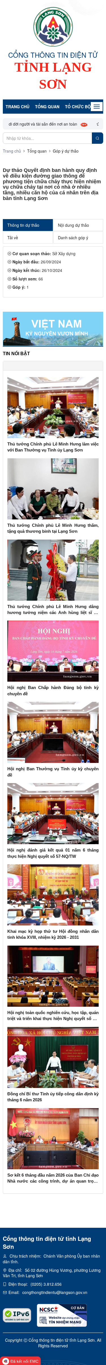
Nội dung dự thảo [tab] (73, 225)
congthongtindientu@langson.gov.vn (54, 1292)
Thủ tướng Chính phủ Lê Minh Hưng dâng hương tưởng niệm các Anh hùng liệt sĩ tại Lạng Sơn (53, 610)
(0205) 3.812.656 (46, 1284)
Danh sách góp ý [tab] (73, 237)
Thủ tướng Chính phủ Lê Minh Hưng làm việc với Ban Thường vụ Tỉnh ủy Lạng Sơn (53, 447)
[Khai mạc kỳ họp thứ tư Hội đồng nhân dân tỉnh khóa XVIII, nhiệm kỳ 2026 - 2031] (53, 894)
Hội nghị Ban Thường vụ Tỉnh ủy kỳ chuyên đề (53, 771)
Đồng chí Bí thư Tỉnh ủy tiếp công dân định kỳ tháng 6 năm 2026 (53, 1096)
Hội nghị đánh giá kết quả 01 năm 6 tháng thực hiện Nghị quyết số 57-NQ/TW (53, 853)
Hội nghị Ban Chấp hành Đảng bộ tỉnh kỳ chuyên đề (53, 690)
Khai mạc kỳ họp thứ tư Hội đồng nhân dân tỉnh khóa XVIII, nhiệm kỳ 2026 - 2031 (53, 934)
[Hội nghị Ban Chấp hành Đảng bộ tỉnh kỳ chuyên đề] (53, 651)
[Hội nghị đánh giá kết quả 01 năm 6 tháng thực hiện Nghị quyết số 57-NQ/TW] (53, 813)
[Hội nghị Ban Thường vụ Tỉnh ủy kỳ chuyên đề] (53, 731)
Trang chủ (17, 106)
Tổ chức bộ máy (82, 106)
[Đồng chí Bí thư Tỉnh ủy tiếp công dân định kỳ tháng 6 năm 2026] (53, 1057)
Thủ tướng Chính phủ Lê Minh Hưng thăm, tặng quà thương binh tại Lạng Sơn (53, 528)
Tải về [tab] (12, 237)
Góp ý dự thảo (66, 151)
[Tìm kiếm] (97, 138)
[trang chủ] (53, 27)
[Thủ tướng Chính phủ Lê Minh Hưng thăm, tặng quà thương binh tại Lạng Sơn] (53, 488)
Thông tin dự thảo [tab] (23, 225)
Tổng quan (47, 106)
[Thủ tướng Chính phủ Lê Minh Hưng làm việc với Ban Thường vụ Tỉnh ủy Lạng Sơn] (53, 407)
